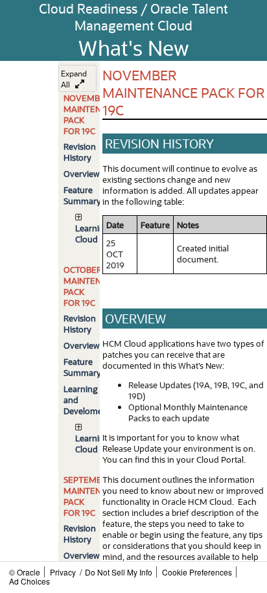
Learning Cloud (92, 233)
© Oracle (24, 571)
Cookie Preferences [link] (197, 571)
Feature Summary (82, 195)
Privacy (63, 571)
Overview (82, 173)
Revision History (80, 152)
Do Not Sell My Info (118, 571)
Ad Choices (29, 581)
